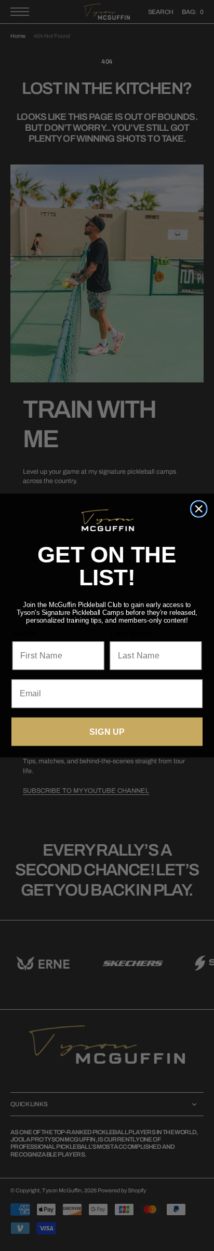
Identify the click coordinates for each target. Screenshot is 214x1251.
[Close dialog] (198, 508)
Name (24, 633)
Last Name (131, 633)
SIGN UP (107, 731)
